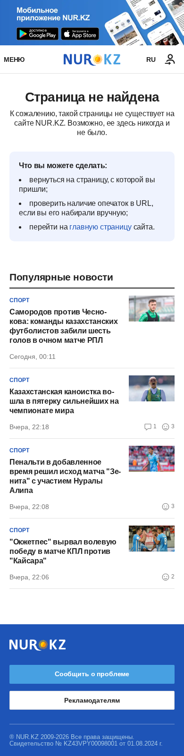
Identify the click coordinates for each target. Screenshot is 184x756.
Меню (14, 59)
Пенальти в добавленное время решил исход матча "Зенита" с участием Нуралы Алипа (65, 476)
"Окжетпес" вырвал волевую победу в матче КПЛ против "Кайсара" (63, 551)
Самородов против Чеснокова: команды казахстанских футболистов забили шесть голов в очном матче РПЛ (63, 326)
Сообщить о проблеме (92, 674)
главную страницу (100, 227)
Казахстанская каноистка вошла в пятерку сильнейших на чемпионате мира (63, 401)
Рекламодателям (91, 700)
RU (151, 59)
